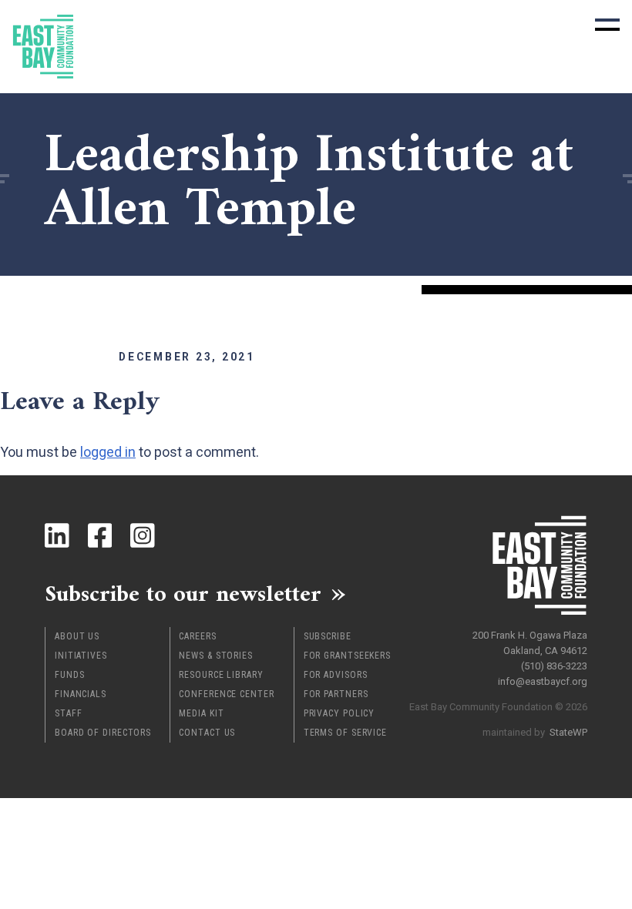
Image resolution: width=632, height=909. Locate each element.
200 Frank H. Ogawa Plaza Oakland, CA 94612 (529, 642)
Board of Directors (103, 732)
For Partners (336, 694)
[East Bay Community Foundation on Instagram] (142, 535)
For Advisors (336, 674)
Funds (70, 674)
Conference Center (226, 694)
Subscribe (327, 636)
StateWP (568, 732)
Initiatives (81, 655)
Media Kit (201, 713)
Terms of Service (345, 732)
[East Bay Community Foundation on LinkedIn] (57, 535)
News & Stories (216, 655)
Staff (68, 713)
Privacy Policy (339, 713)
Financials (80, 694)
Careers (197, 636)
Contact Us (207, 732)
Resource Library (221, 674)
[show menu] (607, 24)
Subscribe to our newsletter (183, 593)
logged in (108, 452)
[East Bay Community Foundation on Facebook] (100, 535)
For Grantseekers (347, 655)
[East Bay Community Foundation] (43, 46)
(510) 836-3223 (554, 666)
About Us (77, 636)
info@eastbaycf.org (542, 681)
